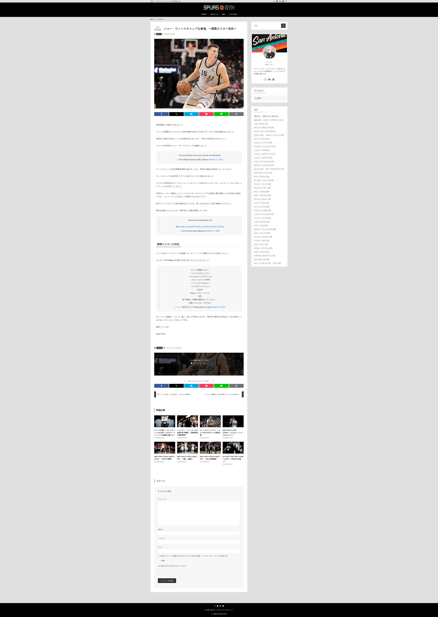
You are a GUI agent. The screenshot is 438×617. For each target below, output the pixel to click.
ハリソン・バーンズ (262, 218)
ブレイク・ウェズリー (263, 237)
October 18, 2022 (218, 307)
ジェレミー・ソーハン (263, 143)
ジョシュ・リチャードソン (264, 154)
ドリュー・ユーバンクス (264, 214)
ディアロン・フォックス (264, 180)
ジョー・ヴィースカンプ (173, 348)
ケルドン (258, 135)
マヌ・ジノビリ (261, 244)
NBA (257, 116)
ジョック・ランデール (263, 158)
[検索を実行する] (283, 26)
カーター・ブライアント (273, 120)
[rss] (280, 1)
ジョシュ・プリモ (261, 150)
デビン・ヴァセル (261, 191)
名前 (160, 529)
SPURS (159, 34)
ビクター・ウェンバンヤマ (265, 229)
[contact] (283, 1)
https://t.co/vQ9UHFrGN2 (191, 227)
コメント (162, 499)
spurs (257, 120)
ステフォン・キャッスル (264, 165)
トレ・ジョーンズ (261, 207)
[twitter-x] (274, 1)
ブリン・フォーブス (262, 233)
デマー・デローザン (262, 195)
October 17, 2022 (216, 160)
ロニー (277, 263)
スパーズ (258, 169)
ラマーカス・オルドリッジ (264, 256)
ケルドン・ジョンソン (275, 135)
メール (161, 538)
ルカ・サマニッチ (261, 259)
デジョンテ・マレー (262, 188)
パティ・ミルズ (261, 225)
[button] (161, 114)
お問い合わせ (210, 610)
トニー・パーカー (261, 203)
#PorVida (207, 303)
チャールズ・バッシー (263, 173)
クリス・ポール (261, 124)
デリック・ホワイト (262, 199)
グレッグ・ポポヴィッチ (264, 127)
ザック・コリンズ (261, 139)
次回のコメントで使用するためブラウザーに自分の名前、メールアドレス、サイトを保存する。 (194, 556)
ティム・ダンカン (261, 176)
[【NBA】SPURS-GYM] (219, 7)
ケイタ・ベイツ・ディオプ (264, 131)
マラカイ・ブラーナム (263, 248)
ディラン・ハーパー (262, 184)
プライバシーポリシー (224, 610)
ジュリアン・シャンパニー (264, 146)
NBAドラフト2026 (270, 116)
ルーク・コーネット (262, 263)
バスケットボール (261, 222)
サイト (160, 547)
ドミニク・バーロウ (262, 210)
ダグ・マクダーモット (275, 169)
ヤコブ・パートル (261, 252)
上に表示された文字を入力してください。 (173, 566)
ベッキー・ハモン (261, 240)
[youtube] (277, 1)
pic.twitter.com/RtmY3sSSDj (212, 227)
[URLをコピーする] (236, 114)
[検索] (285, 1)
